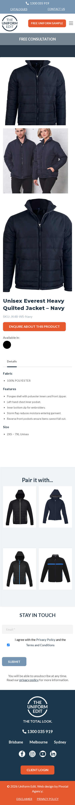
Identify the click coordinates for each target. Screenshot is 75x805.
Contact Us (56, 9)
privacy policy (29, 680)
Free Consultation (37, 39)
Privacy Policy (45, 639)
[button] (63, 69)
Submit (14, 661)
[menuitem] (56, 9)
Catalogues (18, 9)
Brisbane (16, 742)
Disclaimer (24, 799)
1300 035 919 (39, 731)
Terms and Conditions (40, 645)
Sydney (60, 742)
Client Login (37, 770)
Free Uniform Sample (47, 23)
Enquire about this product (34, 326)
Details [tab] (12, 361)
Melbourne (39, 742)
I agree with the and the (40, 642)
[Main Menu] (71, 23)
